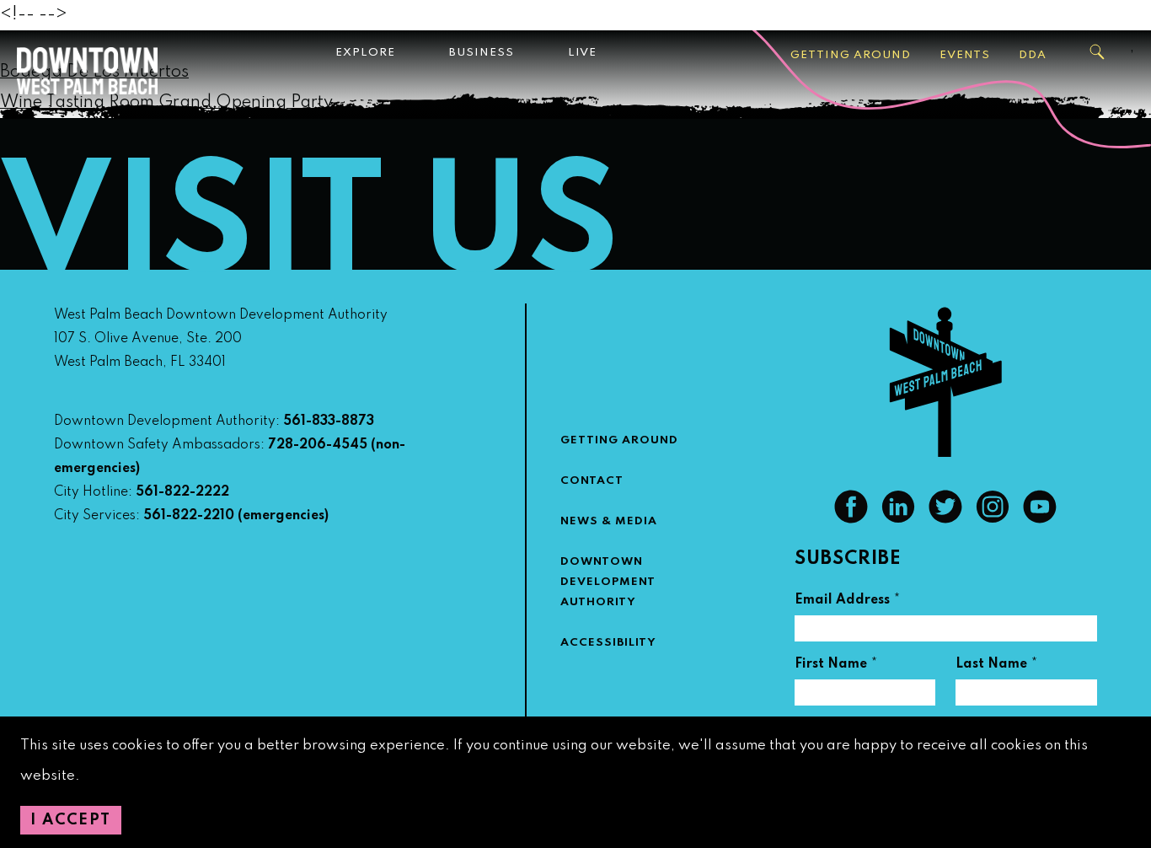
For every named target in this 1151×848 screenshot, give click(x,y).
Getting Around (850, 55)
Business (481, 52)
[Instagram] (992, 519)
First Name (836, 666)
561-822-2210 (188, 516)
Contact (592, 480)
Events (965, 55)
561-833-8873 (328, 421)
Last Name (997, 666)
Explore (365, 52)
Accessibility (608, 642)
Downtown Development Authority (608, 582)
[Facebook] (851, 519)
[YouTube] (1040, 519)
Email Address (848, 602)
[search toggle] (1098, 52)
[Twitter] (945, 519)
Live (582, 52)
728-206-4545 (317, 445)
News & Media (608, 521)
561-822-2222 (182, 492)
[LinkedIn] (898, 519)
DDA (1033, 55)
